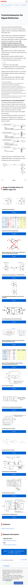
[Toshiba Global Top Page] (3, 1)
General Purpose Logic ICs (7, 528)
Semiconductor (8, 5)
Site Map (24, 559)
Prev (2, 180)
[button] (26, 1)
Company (7, 565)
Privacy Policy (8, 580)
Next (25, 180)
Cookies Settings (8, 582)
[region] (14, 576)
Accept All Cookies (18, 582)
